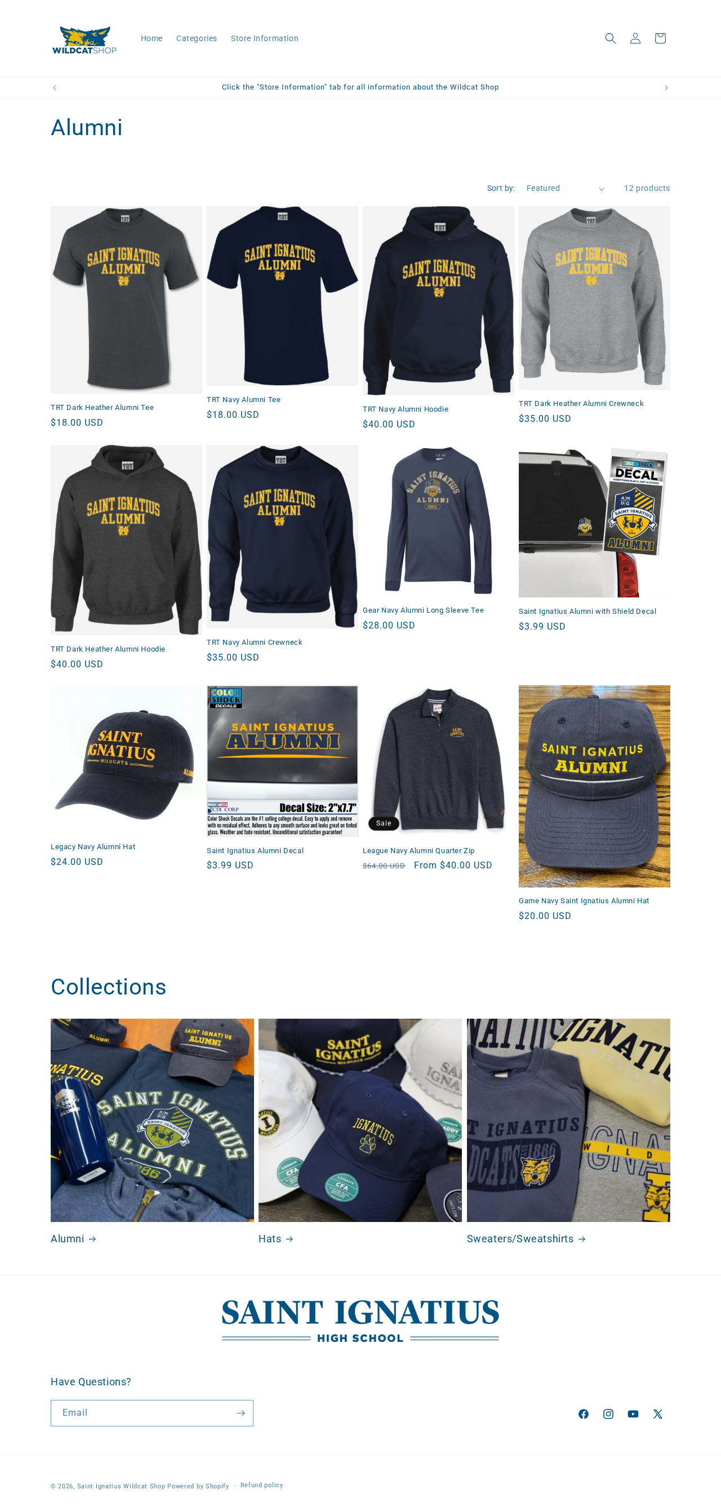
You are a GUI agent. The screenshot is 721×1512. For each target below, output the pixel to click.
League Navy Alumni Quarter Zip (419, 850)
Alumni (67, 1239)
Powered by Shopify (198, 1486)
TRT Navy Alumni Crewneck (254, 642)
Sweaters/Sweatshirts (520, 1239)
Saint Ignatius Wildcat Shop (121, 1486)
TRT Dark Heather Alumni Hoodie (108, 649)
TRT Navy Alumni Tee (244, 399)
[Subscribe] (240, 1413)
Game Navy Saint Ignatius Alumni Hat (584, 901)
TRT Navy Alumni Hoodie (405, 409)
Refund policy (262, 1485)
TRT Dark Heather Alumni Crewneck (581, 403)
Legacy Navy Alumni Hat (93, 846)
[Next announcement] (666, 88)
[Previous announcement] (54, 88)
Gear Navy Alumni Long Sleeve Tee (423, 610)
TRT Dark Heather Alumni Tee (102, 407)
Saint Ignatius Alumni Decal (255, 850)
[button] (610, 38)
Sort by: (501, 188)
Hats (270, 1239)
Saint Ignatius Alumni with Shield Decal (587, 612)
